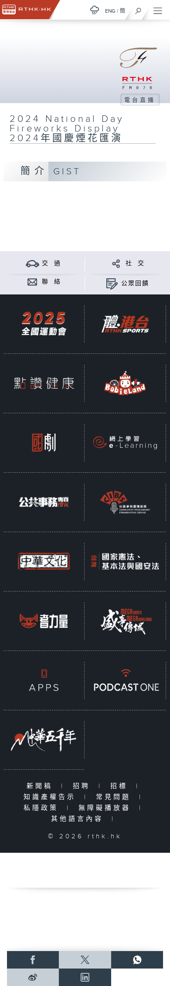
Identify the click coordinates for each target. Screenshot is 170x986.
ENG (110, 11)
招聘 (83, 786)
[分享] (116, 263)
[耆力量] (43, 620)
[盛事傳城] (125, 620)
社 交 (135, 263)
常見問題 (115, 797)
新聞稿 (42, 786)
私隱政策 (43, 808)
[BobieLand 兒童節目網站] (125, 383)
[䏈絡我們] (32, 281)
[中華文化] (43, 561)
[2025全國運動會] (43, 323)
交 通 (51, 263)
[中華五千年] (43, 739)
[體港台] (125, 323)
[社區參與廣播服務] (125, 502)
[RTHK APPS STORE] (43, 680)
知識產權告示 (52, 797)
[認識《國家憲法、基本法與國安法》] (125, 561)
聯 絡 (51, 281)
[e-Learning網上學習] (125, 442)
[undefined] (94, 10)
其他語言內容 (79, 819)
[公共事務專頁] (43, 502)
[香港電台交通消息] (32, 263)
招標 (121, 786)
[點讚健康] (43, 383)
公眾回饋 (135, 283)
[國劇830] (43, 442)
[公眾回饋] (111, 283)
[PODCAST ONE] (125, 680)
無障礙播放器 (106, 808)
